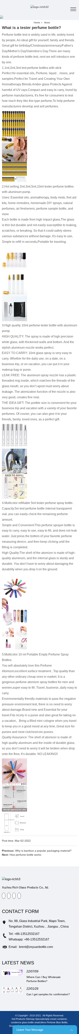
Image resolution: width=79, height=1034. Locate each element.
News (47, 22)
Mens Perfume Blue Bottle (53, 1022)
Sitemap (30, 1019)
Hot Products (18, 1019)
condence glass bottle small (25, 1022)
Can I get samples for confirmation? (48, 994)
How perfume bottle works (25, 854)
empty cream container (55, 1019)
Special (39, 1019)
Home (37, 22)
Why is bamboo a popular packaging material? (43, 850)
